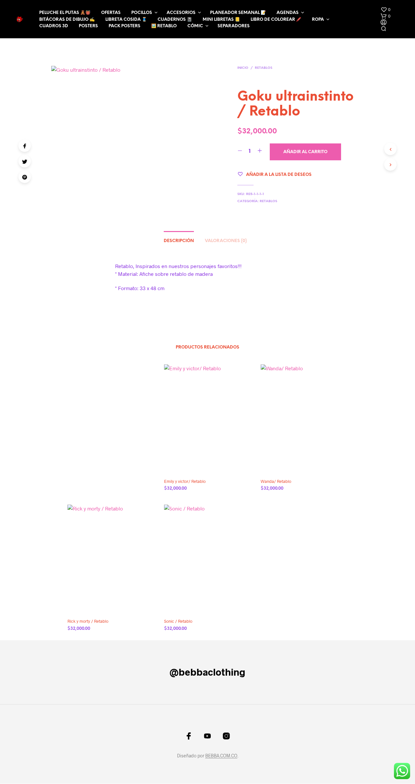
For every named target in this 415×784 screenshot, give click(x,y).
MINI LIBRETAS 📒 (221, 20)
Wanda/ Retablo (276, 481)
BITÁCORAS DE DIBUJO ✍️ (67, 20)
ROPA (318, 20)
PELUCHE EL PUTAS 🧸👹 (64, 13)
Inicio (242, 68)
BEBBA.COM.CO (221, 755)
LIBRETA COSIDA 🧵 (126, 20)
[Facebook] (24, 146)
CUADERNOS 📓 (175, 20)
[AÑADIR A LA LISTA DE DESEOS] (213, 464)
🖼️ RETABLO (164, 26)
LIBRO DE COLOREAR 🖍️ (276, 20)
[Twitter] (24, 161)
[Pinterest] (24, 177)
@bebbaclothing (207, 672)
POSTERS (88, 26)
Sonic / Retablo (178, 621)
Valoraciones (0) (226, 241)
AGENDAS (288, 13)
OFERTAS (111, 13)
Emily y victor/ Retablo (185, 481)
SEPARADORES (234, 26)
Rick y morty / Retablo (87, 621)
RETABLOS (263, 68)
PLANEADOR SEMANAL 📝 (238, 13)
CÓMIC (195, 26)
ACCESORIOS (181, 13)
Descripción (179, 241)
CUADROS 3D (53, 26)
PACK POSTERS (124, 26)
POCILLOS (141, 13)
